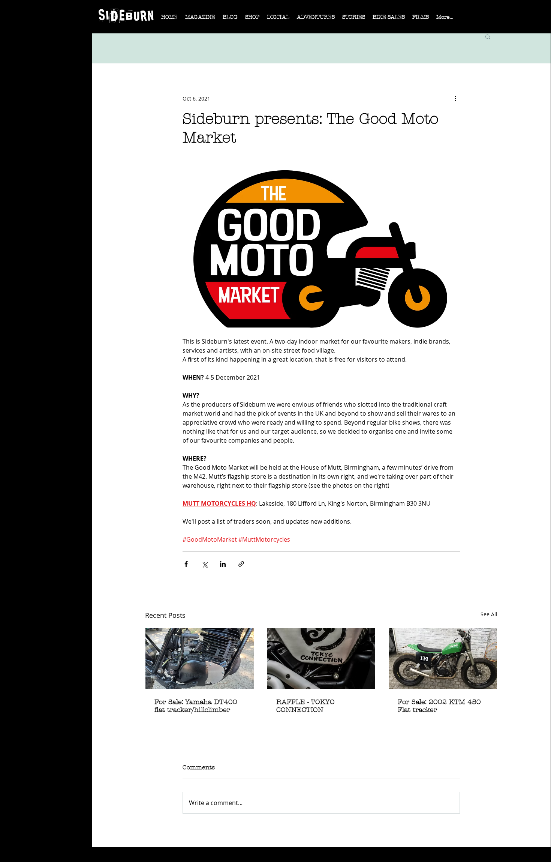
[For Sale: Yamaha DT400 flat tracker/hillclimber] (199, 658)
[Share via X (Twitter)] (204, 564)
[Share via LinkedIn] (222, 564)
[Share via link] (241, 564)
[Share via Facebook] (186, 564)
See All (489, 614)
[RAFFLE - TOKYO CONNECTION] (321, 658)
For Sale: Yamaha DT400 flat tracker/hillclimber (195, 706)
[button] (200, 19)
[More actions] (455, 98)
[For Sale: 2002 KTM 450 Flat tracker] (443, 658)
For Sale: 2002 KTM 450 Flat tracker (439, 706)
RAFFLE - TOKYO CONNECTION (305, 706)
